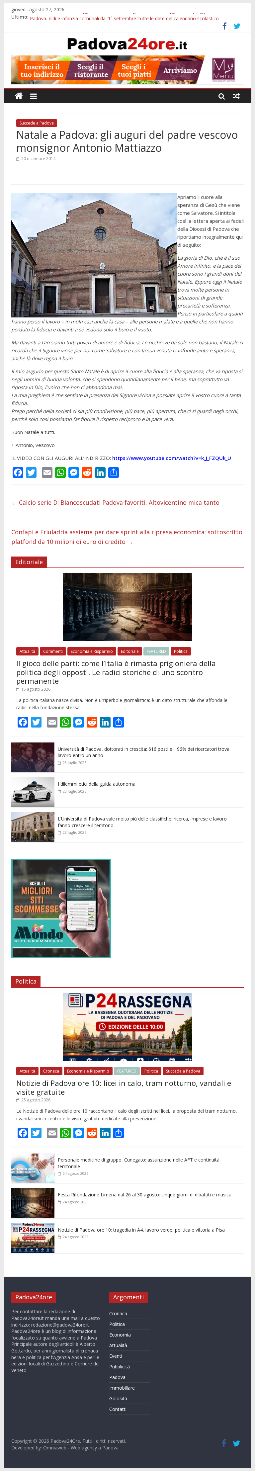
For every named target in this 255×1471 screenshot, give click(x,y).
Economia (120, 1335)
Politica (181, 651)
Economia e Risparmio (92, 651)
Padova (117, 1377)
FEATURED (156, 651)
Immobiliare (122, 1388)
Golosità (118, 1398)
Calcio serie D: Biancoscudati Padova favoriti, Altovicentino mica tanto (115, 502)
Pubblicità (119, 1366)
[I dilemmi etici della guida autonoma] (32, 781)
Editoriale (130, 651)
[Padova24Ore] (18, 96)
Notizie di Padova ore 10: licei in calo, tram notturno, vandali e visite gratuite (123, 1087)
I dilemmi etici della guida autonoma (96, 784)
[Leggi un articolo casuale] (236, 96)
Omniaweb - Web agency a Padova (81, 1447)
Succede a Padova (37, 123)
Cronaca (51, 1071)
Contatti (118, 1409)
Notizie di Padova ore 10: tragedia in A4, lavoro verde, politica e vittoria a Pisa (141, 1230)
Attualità (27, 651)
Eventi (115, 1356)
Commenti (53, 651)
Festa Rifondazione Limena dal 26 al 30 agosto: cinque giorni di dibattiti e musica (144, 1194)
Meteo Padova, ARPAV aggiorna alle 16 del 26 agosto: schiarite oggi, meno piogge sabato (127, 17)
